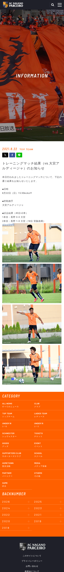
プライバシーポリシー (32, 561)
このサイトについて (32, 556)
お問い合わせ (32, 566)
